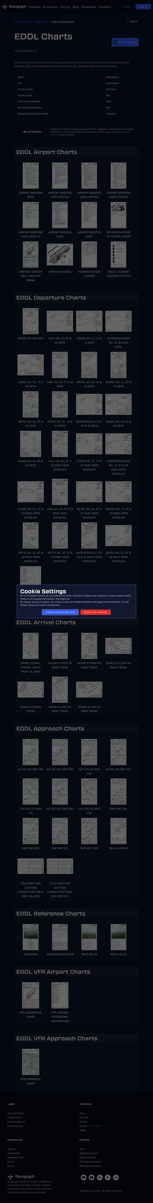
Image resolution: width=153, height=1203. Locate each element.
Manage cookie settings (60, 612)
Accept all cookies (95, 612)
